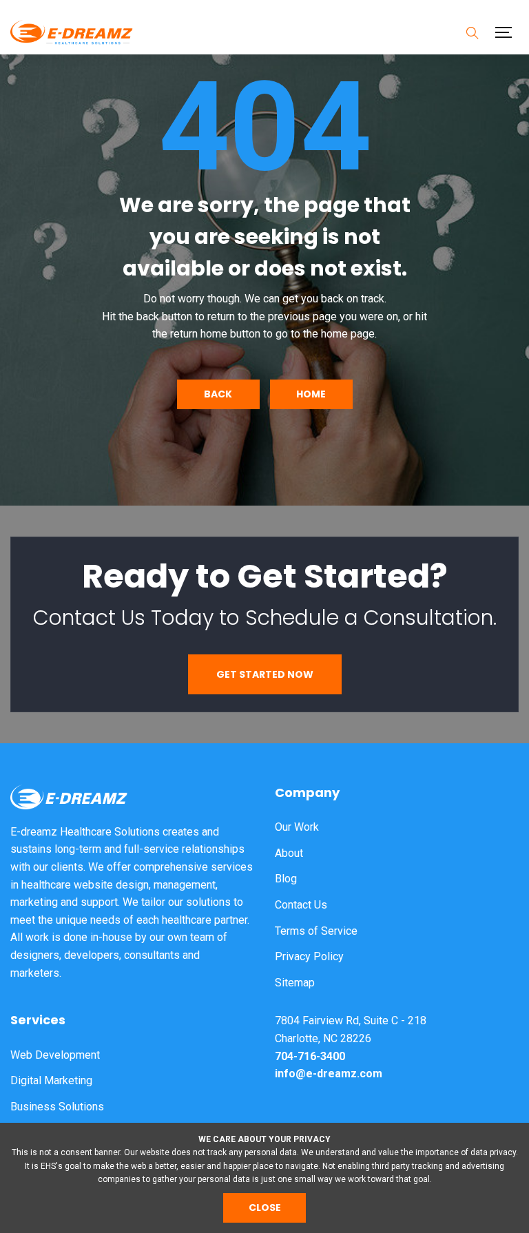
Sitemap (295, 982)
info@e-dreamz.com (328, 1073)
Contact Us (301, 904)
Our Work (297, 826)
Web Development (55, 1054)
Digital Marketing (51, 1080)
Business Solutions (57, 1106)
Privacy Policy (309, 956)
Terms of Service (316, 930)
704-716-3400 (310, 1056)
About (289, 853)
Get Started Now (264, 674)
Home (311, 394)
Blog (286, 878)
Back (218, 394)
